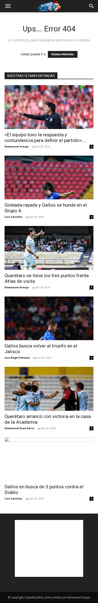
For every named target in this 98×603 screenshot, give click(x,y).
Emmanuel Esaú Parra (19, 428)
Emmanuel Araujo (17, 146)
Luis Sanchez (13, 216)
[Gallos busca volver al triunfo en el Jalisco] (49, 318)
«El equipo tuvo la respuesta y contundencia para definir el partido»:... (45, 137)
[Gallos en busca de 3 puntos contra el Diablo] (49, 459)
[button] (7, 6)
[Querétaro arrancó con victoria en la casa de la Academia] (49, 389)
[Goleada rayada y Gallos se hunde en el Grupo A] (49, 178)
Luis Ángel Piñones (17, 357)
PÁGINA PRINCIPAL (62, 54)
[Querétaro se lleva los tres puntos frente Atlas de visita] (49, 248)
